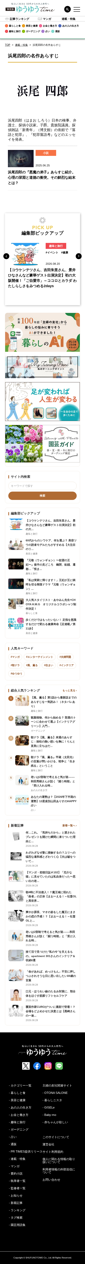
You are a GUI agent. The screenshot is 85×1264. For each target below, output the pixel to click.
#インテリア (67, 665)
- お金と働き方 (18, 1114)
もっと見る (68, 690)
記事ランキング (19, 18)
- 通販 (13, 1144)
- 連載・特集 (17, 1158)
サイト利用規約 (52, 1151)
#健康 (64, 252)
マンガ (47, 18)
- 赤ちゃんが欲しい (55, 1122)
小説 (46, 152)
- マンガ (14, 1166)
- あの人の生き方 (20, 1107)
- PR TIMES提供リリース (25, 1151)
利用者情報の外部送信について (58, 1171)
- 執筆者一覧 (17, 1180)
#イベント (52, 252)
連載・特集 (69, 18)
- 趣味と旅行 (17, 1122)
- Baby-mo (49, 1114)
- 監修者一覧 (17, 1188)
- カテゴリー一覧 (20, 1085)
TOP (7, 44)
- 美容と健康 (17, 1100)
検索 (42, 495)
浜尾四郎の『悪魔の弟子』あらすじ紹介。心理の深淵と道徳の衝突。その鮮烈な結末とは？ (42, 177)
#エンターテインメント (39, 656)
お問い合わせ (51, 1179)
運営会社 (48, 1144)
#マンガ (15, 656)
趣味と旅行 (56, 245)
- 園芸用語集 (17, 1224)
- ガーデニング (18, 1129)
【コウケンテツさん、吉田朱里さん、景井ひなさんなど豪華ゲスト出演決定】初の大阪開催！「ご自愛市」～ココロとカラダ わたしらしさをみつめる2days (42, 278)
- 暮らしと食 (17, 1092)
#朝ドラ (15, 665)
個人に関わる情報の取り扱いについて (58, 1160)
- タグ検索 (16, 1217)
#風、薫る (32, 665)
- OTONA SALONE (55, 1092)
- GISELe (48, 1107)
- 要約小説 (16, 1173)
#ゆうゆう (16, 673)
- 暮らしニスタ (52, 1100)
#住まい (48, 665)
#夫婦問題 (65, 656)
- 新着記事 (16, 1202)
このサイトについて (55, 1136)
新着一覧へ (68, 825)
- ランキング (17, 1210)
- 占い (13, 1136)
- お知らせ (16, 1195)
